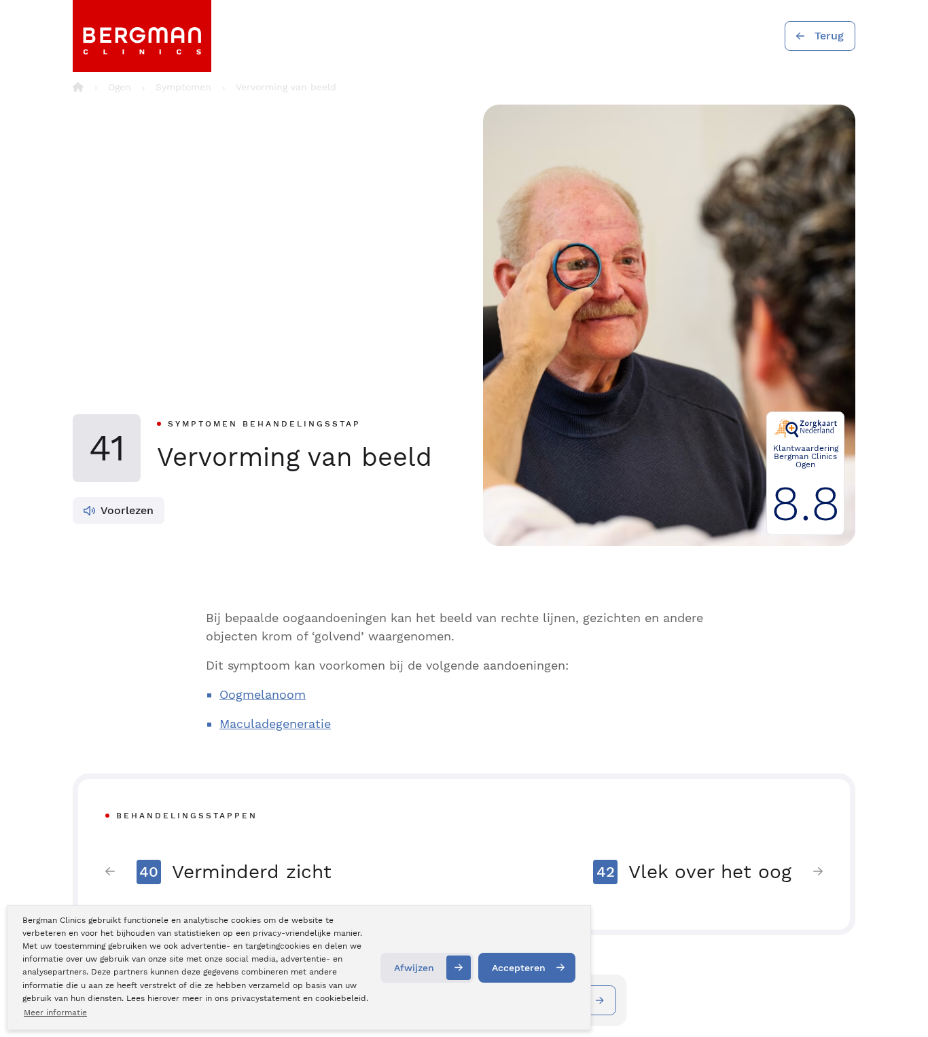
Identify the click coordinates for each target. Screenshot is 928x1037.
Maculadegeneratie (275, 723)
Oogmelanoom (262, 694)
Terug (829, 35)
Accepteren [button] (519, 967)
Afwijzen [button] (414, 967)
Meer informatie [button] (55, 1012)
